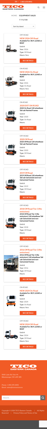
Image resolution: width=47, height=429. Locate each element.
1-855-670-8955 (26, 2)
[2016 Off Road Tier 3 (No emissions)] (11, 263)
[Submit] (42, 397)
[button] (44, 7)
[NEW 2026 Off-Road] (11, 48)
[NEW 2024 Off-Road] (11, 334)
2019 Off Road (26, 173)
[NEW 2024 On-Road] (11, 301)
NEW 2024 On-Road (29, 290)
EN (16, 2)
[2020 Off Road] (11, 149)
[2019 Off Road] (11, 184)
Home (14, 15)
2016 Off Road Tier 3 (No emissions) (31, 251)
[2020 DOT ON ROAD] (11, 116)
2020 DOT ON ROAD (29, 105)
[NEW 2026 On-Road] (11, 82)
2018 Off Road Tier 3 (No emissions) (31, 210)
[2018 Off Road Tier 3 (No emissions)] (11, 222)
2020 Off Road (26, 139)
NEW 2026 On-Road (29, 72)
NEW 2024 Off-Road (29, 324)
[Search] (38, 7)
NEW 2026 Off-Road (29, 38)
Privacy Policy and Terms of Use (25, 413)
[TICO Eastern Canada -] (13, 7)
